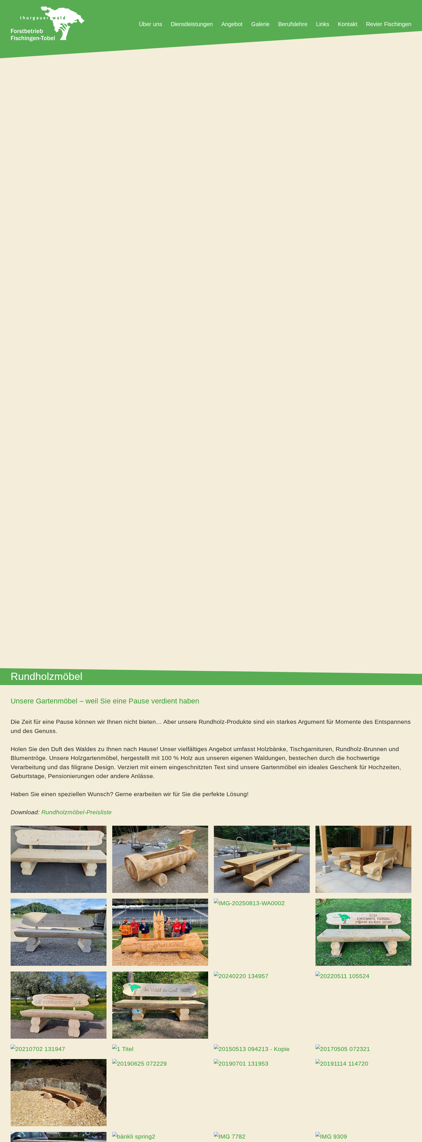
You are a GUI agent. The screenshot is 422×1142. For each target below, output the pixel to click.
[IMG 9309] (363, 1136)
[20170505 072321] (363, 1049)
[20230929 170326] (59, 859)
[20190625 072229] (160, 1063)
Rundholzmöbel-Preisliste (77, 812)
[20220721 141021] (363, 859)
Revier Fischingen (388, 24)
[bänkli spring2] (160, 1136)
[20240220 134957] (262, 976)
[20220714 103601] (59, 932)
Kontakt (347, 24)
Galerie (260, 24)
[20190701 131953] (262, 1063)
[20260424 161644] (160, 1005)
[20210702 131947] (59, 1049)
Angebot (232, 24)
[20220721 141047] (160, 859)
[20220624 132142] (160, 932)
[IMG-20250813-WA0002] (262, 903)
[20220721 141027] (262, 859)
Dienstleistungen (192, 24)
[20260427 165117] (59, 1005)
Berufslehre (292, 24)
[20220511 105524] (363, 976)
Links (322, 24)
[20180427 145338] (59, 1092)
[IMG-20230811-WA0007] (363, 932)
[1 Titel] (160, 1049)
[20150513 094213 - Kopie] (262, 1049)
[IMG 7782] (262, 1136)
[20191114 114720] (363, 1063)
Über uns (150, 24)
